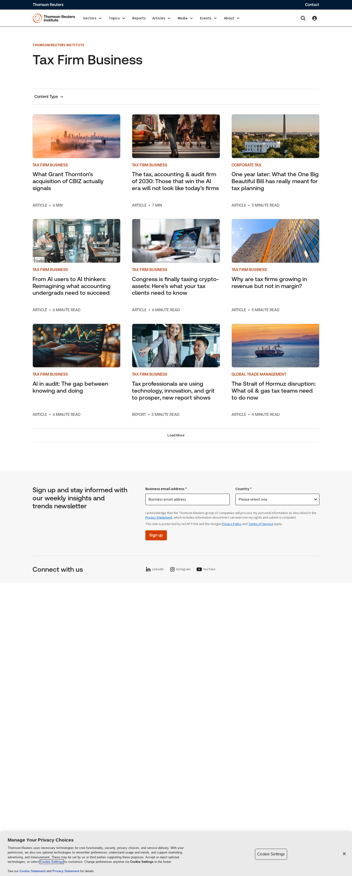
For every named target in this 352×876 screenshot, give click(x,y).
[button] (92, 18)
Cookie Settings (51, 862)
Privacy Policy (232, 524)
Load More (176, 435)
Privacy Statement (158, 517)
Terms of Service (260, 524)
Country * (243, 489)
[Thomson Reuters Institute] (54, 18)
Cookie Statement (32, 871)
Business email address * (166, 489)
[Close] (344, 853)
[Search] (303, 18)
